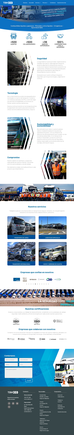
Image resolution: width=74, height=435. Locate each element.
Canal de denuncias (61, 2)
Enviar (29, 380)
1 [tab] (26, 284)
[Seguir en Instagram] (13, 403)
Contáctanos (53, 2)
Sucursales (31, 2)
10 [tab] (46, 284)
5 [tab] (35, 284)
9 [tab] (44, 284)
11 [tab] (48, 284)
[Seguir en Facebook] (9, 403)
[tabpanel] (16, 279)
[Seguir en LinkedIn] (17, 403)
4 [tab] (33, 284)
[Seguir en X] (9, 406)
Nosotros (25, 2)
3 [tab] (31, 284)
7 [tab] (39, 284)
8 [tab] (42, 284)
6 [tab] (37, 284)
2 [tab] (29, 284)
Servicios (37, 2)
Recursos (45, 2)
